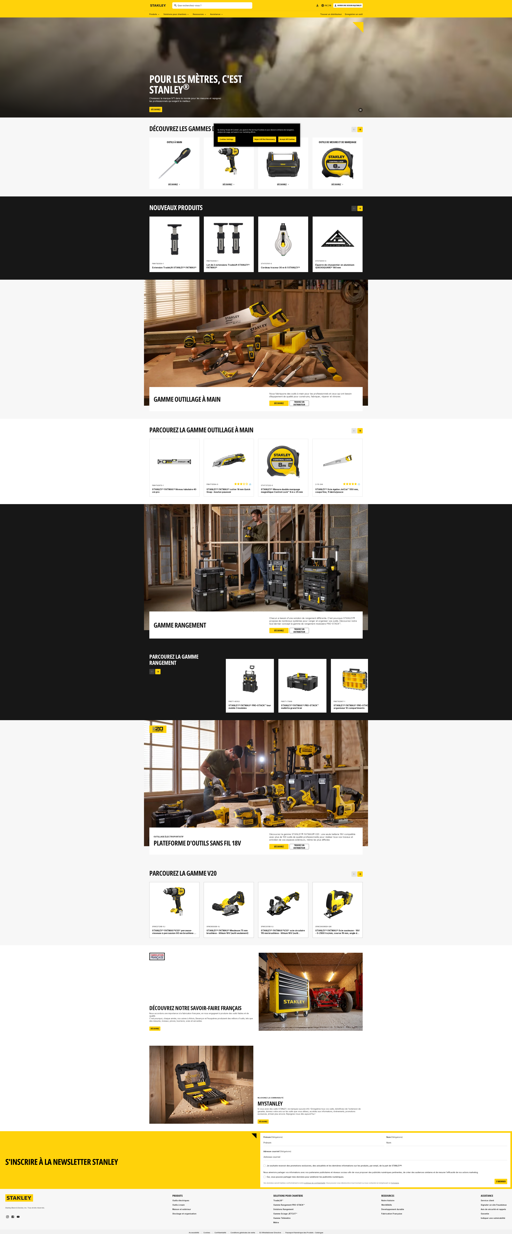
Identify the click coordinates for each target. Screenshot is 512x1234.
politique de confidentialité (314, 1187)
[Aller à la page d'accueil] (158, 5)
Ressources (198, 14)
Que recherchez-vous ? (189, 5)
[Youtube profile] (18, 1221)
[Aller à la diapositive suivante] (360, 129)
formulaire (395, 1187)
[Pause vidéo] (360, 110)
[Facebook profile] (13, 1221)
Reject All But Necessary (265, 139)
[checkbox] (264, 1170)
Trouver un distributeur (331, 14)
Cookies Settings (226, 139)
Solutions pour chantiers (174, 14)
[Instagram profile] (7, 1221)
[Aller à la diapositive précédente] (354, 129)
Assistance (215, 14)
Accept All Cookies (287, 139)
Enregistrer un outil (354, 14)
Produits (153, 14)
